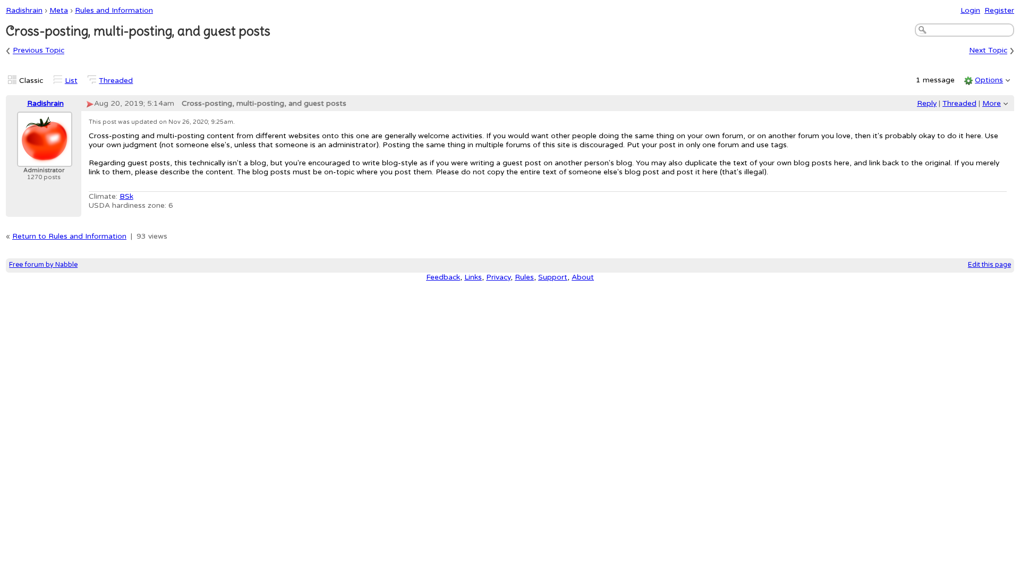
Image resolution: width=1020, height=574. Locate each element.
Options (989, 80)
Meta (58, 10)
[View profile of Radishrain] (44, 160)
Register (999, 10)
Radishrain (24, 10)
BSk (126, 196)
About (583, 277)
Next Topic (988, 50)
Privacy (498, 277)
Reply (927, 103)
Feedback (443, 277)
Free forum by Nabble (43, 265)
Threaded (116, 80)
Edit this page (989, 265)
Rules (524, 277)
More (991, 103)
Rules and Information (114, 10)
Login (970, 10)
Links (473, 277)
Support (552, 277)
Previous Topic (38, 50)
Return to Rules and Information (69, 236)
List (71, 80)
